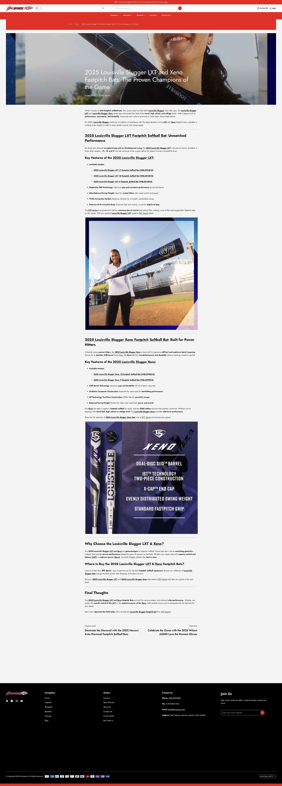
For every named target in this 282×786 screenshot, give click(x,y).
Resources (166, 15)
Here (166, 2)
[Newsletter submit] (262, 713)
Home (70, 24)
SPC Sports (143, 213)
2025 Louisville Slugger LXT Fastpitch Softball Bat (125, 135)
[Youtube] (21, 701)
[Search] (180, 8)
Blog (46, 720)
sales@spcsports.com (176, 709)
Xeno (157, 543)
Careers (106, 698)
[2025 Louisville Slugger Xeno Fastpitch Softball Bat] (141, 533)
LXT (111, 551)
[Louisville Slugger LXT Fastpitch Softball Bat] (141, 329)
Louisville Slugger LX (121, 213)
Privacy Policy (108, 716)
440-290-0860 (175, 698)
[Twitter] (7, 701)
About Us (107, 707)
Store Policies (108, 702)
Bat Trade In (108, 720)
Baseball (140, 15)
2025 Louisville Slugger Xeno (134, 362)
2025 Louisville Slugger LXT (133, 158)
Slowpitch (127, 15)
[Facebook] (11, 701)
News (77, 24)
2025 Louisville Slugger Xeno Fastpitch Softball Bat (126, 339)
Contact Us (107, 711)
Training (153, 15)
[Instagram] (16, 701)
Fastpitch (113, 15)
